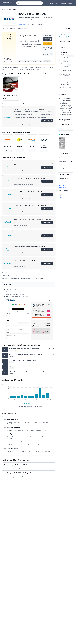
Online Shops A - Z (52, 3)
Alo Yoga (60, 197)
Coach (60, 200)
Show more (65, 82)
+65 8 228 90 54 (64, 47)
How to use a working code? (66, 32)
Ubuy (60, 195)
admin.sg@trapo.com (65, 45)
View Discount (47, 167)
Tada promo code (62, 187)
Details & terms (18, 124)
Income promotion (62, 180)
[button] (71, 3)
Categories (63, 3)
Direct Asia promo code (64, 183)
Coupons (9, 9)
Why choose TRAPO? (64, 36)
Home (3, 9)
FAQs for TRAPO (63, 34)
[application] (28, 395)
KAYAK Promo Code (63, 185)
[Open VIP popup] (51, 54)
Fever (60, 193)
